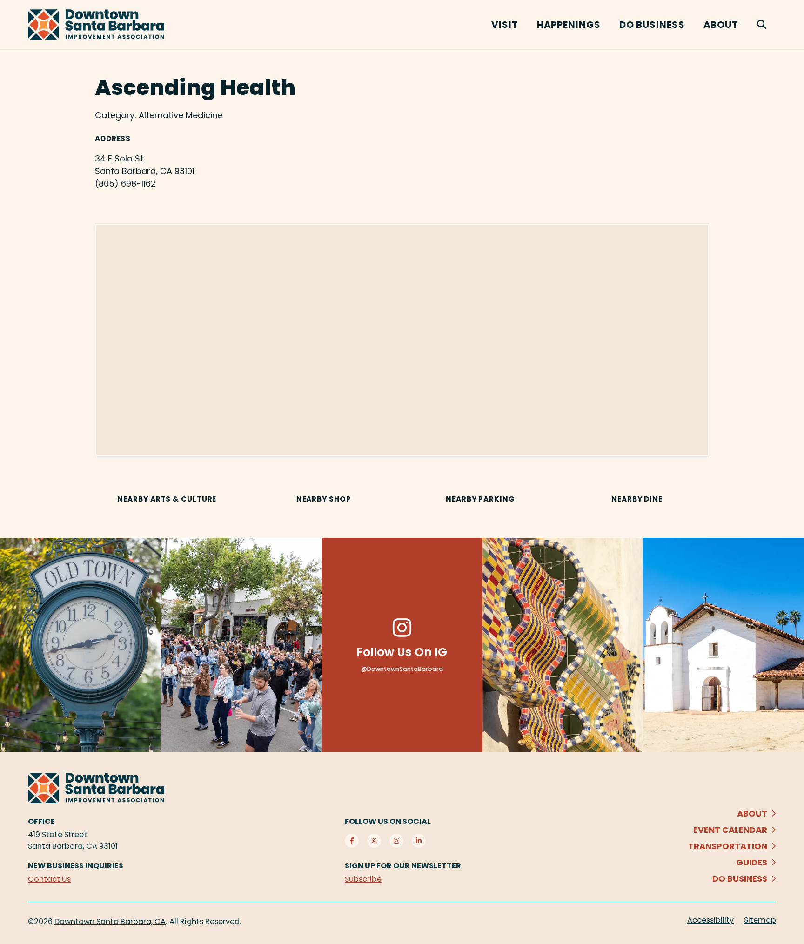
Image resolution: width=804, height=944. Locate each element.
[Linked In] (419, 841)
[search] (762, 24)
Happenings (569, 24)
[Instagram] (396, 841)
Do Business (652, 24)
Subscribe (363, 879)
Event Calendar (730, 830)
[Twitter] (374, 841)
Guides (751, 862)
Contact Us (49, 879)
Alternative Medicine (180, 115)
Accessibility (710, 920)
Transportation (727, 846)
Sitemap (760, 920)
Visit (504, 24)
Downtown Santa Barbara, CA (110, 921)
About (721, 24)
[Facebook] (352, 841)
